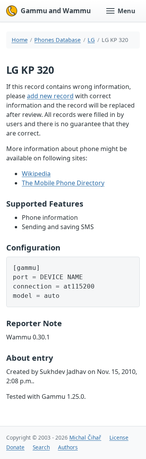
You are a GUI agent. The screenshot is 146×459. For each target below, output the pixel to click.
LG (91, 39)
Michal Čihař (85, 437)
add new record (50, 96)
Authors (68, 447)
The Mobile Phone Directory (63, 183)
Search (41, 447)
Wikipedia (36, 173)
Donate (15, 447)
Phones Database (57, 39)
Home (20, 39)
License (118, 437)
